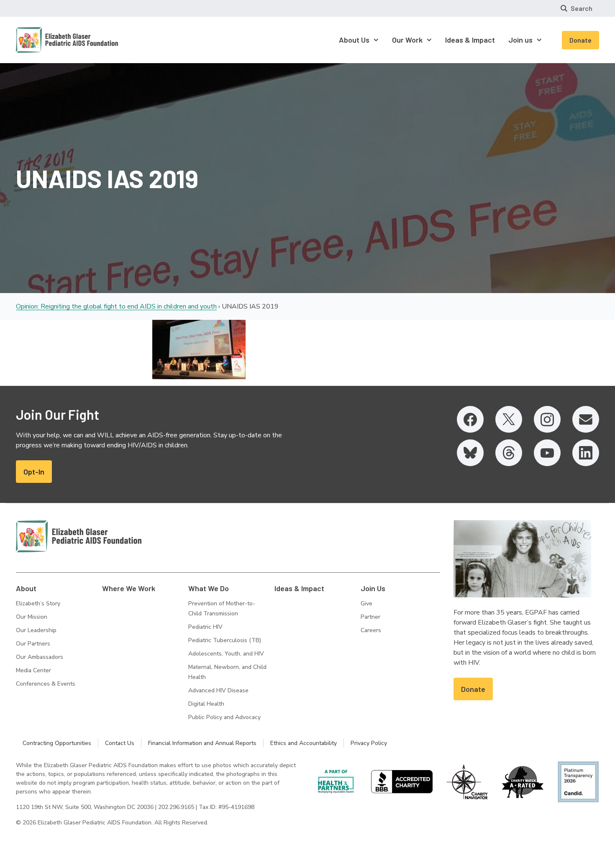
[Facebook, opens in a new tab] (470, 419)
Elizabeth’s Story (38, 603)
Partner (370, 617)
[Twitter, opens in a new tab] (508, 419)
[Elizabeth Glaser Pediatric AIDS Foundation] (78, 536)
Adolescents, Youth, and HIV (226, 654)
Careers (371, 630)
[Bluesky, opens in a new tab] (470, 452)
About (26, 588)
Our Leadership (36, 630)
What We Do (208, 588)
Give (366, 603)
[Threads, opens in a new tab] (508, 452)
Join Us (373, 588)
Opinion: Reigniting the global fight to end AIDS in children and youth (116, 306)
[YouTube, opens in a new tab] (547, 452)
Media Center (33, 670)
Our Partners (33, 644)
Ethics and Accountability (303, 743)
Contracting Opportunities (57, 743)
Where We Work (128, 588)
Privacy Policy (369, 743)
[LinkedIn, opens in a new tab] (585, 452)
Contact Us (119, 743)
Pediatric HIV (205, 627)
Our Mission (31, 617)
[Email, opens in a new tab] (585, 419)
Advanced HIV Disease (218, 690)
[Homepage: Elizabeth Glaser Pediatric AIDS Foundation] (45, 40)
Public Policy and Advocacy (224, 717)
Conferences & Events (45, 684)
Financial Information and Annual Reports (202, 743)
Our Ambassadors (39, 657)
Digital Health (206, 704)
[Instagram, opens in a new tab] (547, 419)
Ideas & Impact (299, 588)
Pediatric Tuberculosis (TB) (224, 640)
